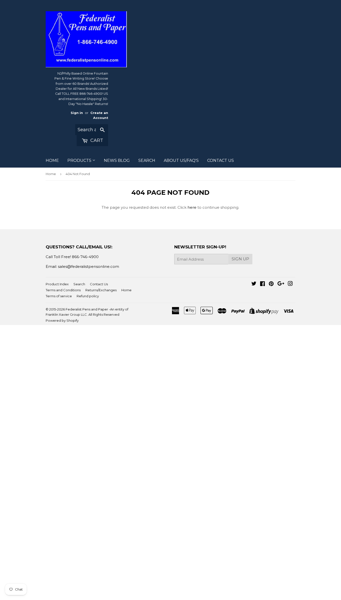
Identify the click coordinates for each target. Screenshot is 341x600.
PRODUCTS (79, 160)
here (191, 207)
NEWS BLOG (117, 160)
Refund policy (88, 296)
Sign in (77, 113)
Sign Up (240, 259)
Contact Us (99, 284)
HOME (52, 160)
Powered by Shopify (62, 320)
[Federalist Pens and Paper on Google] (280, 284)
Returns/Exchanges (101, 290)
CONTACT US (220, 160)
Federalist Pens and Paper (87, 309)
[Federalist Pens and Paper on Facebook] (262, 284)
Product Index (57, 284)
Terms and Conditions (63, 290)
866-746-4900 (85, 256)
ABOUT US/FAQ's (181, 160)
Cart (96, 140)
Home (51, 174)
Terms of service (59, 296)
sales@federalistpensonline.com (88, 266)
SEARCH (146, 160)
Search (79, 284)
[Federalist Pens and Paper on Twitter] (253, 284)
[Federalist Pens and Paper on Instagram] (290, 284)
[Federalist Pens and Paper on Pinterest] (271, 284)
